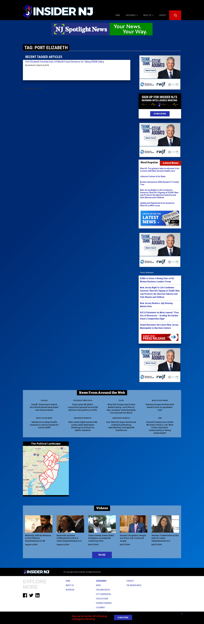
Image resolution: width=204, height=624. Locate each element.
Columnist (100, 607)
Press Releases (147, 272)
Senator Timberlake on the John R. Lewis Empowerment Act (165, 538)
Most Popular (149, 162)
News (98, 585)
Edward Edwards (104, 603)
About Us (70, 585)
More (102, 554)
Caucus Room (102, 599)
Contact (130, 581)
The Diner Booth (103, 590)
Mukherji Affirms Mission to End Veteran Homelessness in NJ (38, 538)
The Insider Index (133, 585)
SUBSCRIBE (160, 114)
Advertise (70, 590)
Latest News (170, 163)
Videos (102, 508)
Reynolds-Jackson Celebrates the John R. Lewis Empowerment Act (69, 538)
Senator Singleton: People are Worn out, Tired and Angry (133, 538)
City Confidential (103, 594)
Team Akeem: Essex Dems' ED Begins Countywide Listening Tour (101, 538)
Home (68, 581)
